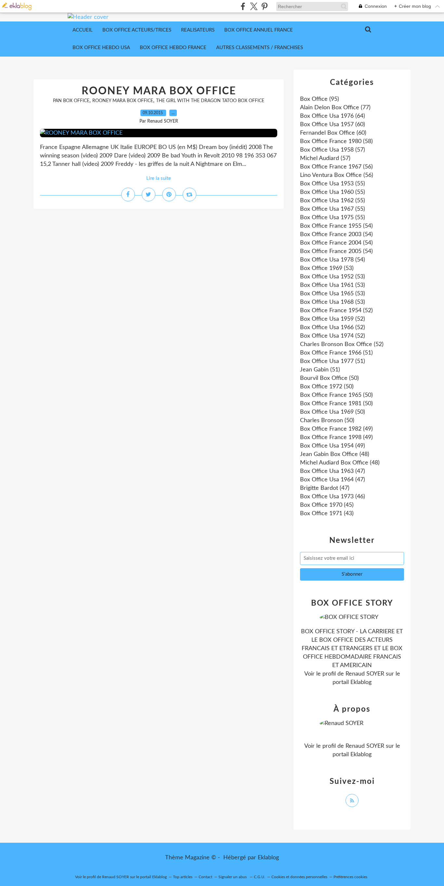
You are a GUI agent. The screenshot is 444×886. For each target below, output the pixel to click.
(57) (332, 150)
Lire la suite (158, 178)
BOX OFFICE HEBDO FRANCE (173, 47)
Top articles (182, 877)
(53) (327, 268)
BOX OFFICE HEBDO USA (101, 47)
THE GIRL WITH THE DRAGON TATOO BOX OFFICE (210, 101)
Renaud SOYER (365, 674)
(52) (336, 311)
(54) (336, 226)
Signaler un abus (233, 877)
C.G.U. (259, 877)
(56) (336, 167)
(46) (332, 497)
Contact (205, 877)
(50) (329, 378)
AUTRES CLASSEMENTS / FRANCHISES (259, 47)
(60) (332, 125)
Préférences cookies (350, 877)
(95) (319, 99)
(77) (335, 108)
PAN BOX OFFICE (71, 101)
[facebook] (243, 6)
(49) (336, 429)
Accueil (82, 30)
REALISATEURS (198, 30)
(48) (334, 454)
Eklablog (268, 858)
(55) (332, 184)
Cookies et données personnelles (299, 877)
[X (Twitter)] (254, 6)
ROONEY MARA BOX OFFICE (159, 91)
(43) (327, 514)
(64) (332, 116)
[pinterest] (264, 6)
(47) (332, 471)
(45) (327, 505)
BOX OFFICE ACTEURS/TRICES (136, 30)
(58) (336, 141)
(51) (336, 353)
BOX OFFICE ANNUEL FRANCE (258, 30)
